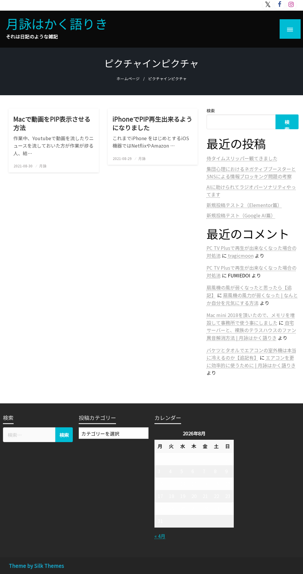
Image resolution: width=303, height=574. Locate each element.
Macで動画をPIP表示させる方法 (52, 123)
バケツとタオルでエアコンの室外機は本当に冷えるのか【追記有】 (251, 354)
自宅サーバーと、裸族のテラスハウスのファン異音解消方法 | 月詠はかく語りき (251, 330)
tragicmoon (241, 255)
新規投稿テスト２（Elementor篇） (244, 204)
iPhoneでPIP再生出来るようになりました (152, 123)
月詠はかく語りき (57, 23)
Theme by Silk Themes (36, 565)
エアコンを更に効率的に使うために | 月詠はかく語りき (251, 361)
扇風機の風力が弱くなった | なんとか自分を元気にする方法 (252, 299)
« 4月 (159, 535)
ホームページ (128, 78)
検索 (211, 111)
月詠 (42, 165)
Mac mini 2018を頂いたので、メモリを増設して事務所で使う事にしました (251, 318)
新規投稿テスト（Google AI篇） (241, 215)
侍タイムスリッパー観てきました (242, 158)
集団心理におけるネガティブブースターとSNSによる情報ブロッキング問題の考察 (251, 172)
